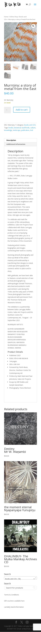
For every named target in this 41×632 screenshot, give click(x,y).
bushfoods (25, 128)
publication (25, 130)
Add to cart (22, 109)
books (11, 128)
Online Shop (13, 17)
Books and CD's (30, 125)
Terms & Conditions (11, 595)
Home (6, 17)
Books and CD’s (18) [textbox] (20, 579)
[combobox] (20, 578)
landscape (16, 130)
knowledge (8, 130)
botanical (17, 128)
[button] (33, 26)
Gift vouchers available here (14, 601)
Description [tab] (11, 140)
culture (32, 128)
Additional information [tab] (15, 144)
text (31, 130)
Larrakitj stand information (14, 607)
